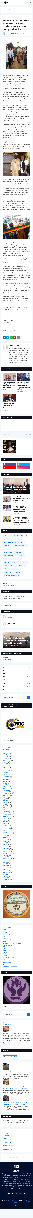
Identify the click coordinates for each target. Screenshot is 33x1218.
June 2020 (5, 864)
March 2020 (6, 869)
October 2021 (6, 836)
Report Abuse (7, 605)
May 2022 (5, 823)
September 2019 (7, 879)
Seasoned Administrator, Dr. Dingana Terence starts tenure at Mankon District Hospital (9, 384)
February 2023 (7, 807)
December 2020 (7, 853)
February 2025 (7, 769)
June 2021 (5, 842)
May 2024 (5, 783)
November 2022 (7, 813)
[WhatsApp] (11, 337)
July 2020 (5, 862)
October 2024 (6, 776)
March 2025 (6, 767)
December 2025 (7, 755)
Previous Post (5, 434)
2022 (16, 680)
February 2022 (7, 829)
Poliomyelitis (16, 559)
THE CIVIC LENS (14, 345)
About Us (5, 1133)
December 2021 (7, 832)
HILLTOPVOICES (7, 1024)
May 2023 (5, 802)
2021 (16, 683)
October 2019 (6, 878)
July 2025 (5, 762)
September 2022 (7, 816)
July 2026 (5, 749)
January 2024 (6, 788)
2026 (16, 667)
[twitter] (23, 464)
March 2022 (6, 827)
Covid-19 (16, 539)
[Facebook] (4, 337)
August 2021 (6, 839)
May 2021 (5, 844)
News (7, 559)
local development (9, 555)
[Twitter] (7, 337)
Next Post (28, 434)
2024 (16, 673)
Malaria (21, 555)
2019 (16, 689)
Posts (7, 657)
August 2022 (6, 818)
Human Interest (7, 1142)
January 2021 (6, 851)
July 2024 (5, 779)
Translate (15, 1056)
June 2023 (5, 800)
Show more (9, 617)
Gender (5, 1144)
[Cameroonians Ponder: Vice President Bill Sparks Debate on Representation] (9, 398)
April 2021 (5, 846)
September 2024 (7, 777)
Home (4, 17)
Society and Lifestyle (8, 1145)
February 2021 (7, 850)
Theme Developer (13, 1201)
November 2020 (7, 855)
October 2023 (6, 793)
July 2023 (5, 799)
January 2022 (6, 830)
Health (4, 1140)
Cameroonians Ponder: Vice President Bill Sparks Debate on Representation (8, 406)
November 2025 (7, 756)
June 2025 (5, 764)
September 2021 (7, 837)
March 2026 (6, 753)
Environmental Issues (20, 545)
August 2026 (6, 748)
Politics (7, 562)
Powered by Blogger (9, 583)
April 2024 (5, 785)
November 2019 (7, 876)
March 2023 (6, 806)
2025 (16, 670)
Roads (21, 565)
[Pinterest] (14, 337)
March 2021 (6, 848)
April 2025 (5, 765)
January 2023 (6, 809)
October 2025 (6, 758)
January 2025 (6, 771)
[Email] (18, 337)
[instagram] (23, 467)
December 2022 (7, 811)
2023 (16, 676)
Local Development (8, 1149)
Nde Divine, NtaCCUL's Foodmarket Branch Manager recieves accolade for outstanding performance (23, 385)
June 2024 (5, 781)
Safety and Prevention (10, 569)
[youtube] (9, 467)
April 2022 (5, 825)
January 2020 (6, 872)
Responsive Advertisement (16, 10)
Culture (21, 542)
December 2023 (7, 790)
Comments (8, 659)
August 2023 (6, 797)
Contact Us (6, 1135)
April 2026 (5, 751)
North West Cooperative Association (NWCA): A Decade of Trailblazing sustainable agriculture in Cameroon (21, 508)
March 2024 (6, 786)
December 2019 (7, 874)
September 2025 (7, 760)
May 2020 (5, 865)
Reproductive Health (10, 565)
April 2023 (5, 804)
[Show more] (21, 337)
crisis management (10, 542)
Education (7, 545)
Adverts (24, 535)
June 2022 (5, 821)
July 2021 (5, 841)
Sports (19, 572)
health (6, 549)
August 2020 (6, 860)
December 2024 (7, 772)
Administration (13, 535)
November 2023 (7, 792)
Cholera (7, 539)
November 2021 (7, 834)
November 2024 (7, 774)
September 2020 (7, 858)
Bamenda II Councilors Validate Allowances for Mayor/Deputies (15, 488)
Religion (24, 562)
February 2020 (7, 871)
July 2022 (5, 820)
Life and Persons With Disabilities (13, 552)
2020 (16, 686)
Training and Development (11, 575)
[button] (2, 2)
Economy (5, 1137)
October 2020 (6, 857)
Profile (15, 562)
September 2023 (7, 795)
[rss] (24, 1193)
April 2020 (5, 867)
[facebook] (9, 464)
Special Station (9, 572)
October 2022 (6, 814)
